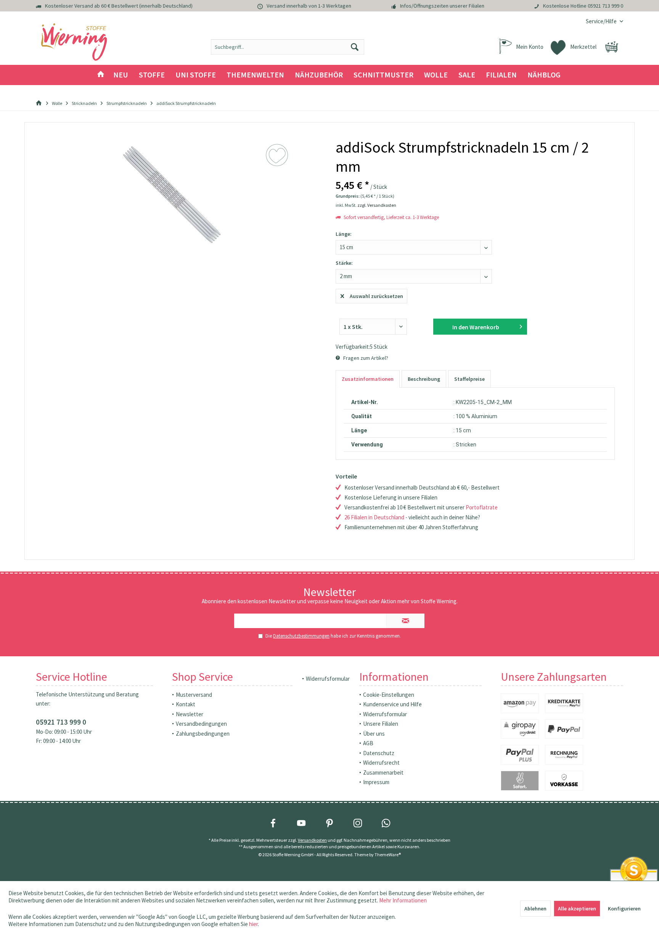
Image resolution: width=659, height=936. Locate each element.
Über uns (374, 733)
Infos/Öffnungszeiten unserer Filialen (442, 5)
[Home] (100, 75)
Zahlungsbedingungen (203, 733)
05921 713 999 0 (605, 5)
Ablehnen (535, 908)
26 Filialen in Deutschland (374, 517)
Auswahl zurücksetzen (376, 296)
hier (253, 924)
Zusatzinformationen (368, 378)
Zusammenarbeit (383, 772)
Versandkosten (312, 840)
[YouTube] (301, 823)
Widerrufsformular (328, 678)
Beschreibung (424, 378)
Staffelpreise (469, 378)
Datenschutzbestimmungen (301, 636)
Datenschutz (378, 753)
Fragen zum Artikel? (365, 357)
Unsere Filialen (380, 723)
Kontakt (185, 704)
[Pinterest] (329, 823)
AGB (368, 743)
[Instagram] (357, 823)
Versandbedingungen (201, 723)
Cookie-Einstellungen (388, 694)
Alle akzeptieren (577, 908)
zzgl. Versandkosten (376, 205)
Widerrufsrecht (381, 762)
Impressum (376, 782)
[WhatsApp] (386, 823)
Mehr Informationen (403, 900)
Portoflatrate (482, 507)
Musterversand (194, 694)
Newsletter (189, 714)
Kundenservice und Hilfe (392, 704)
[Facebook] (273, 823)
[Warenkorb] (611, 46)
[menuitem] (601, 21)
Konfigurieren (624, 908)
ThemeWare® (388, 854)
